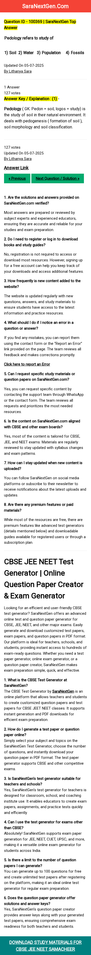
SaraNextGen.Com (45, 6)
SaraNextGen (63, 691)
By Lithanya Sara (18, 71)
